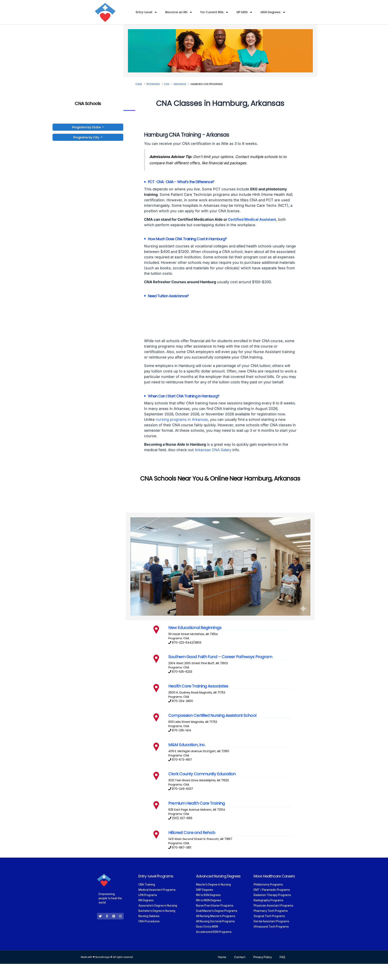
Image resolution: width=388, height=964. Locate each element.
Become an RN (176, 12)
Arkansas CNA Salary (213, 450)
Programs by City (86, 137)
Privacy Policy (262, 957)
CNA (166, 84)
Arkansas (180, 84)
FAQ (282, 957)
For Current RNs (212, 12)
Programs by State (86, 127)
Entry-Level (144, 12)
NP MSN (242, 12)
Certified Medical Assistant (252, 219)
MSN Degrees (270, 12)
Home (138, 84)
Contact (239, 957)
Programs (153, 84)
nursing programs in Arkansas (182, 419)
